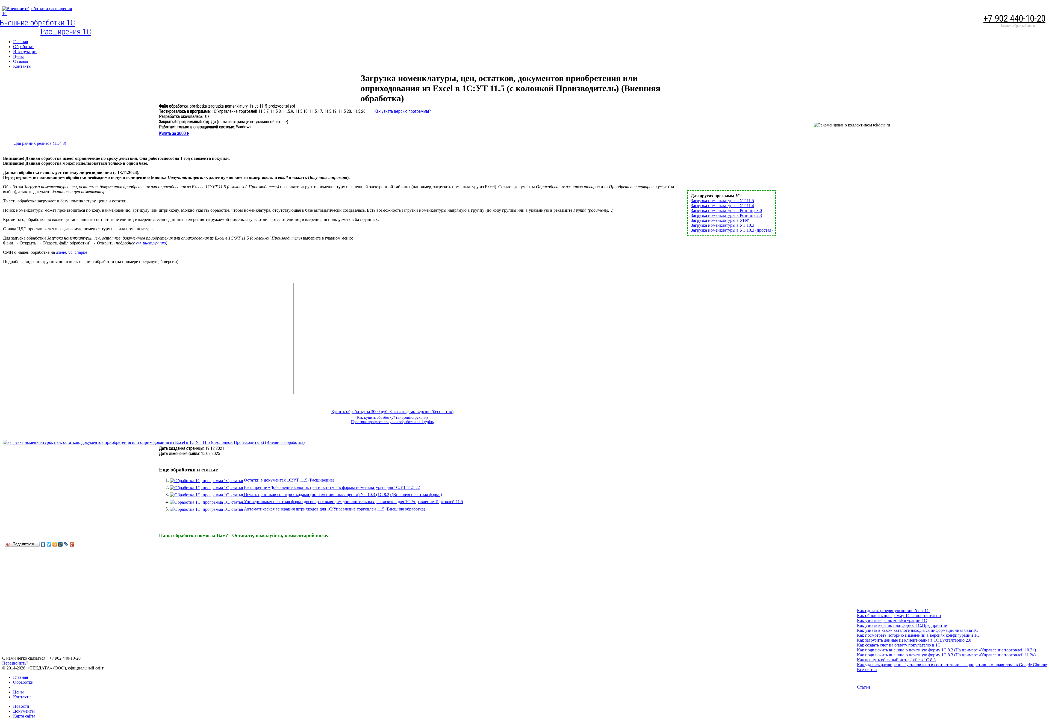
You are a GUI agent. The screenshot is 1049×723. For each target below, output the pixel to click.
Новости (21, 706)
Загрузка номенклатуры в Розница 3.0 (726, 210)
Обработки (23, 682)
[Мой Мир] (60, 544)
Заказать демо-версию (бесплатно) (421, 411)
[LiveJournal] (66, 544)
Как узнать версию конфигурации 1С (892, 620)
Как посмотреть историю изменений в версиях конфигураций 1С (918, 635)
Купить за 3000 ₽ (174, 133)
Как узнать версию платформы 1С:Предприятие (902, 625)
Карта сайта (24, 716)
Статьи (863, 687)
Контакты (22, 697)
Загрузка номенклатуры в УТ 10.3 (722, 225)
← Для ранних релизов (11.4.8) (37, 143)
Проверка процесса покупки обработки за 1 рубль (392, 422)
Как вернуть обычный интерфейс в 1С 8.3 (896, 659)
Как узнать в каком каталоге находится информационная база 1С (917, 630)
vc (70, 252)
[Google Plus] (72, 544)
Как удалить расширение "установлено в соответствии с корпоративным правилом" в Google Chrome (952, 664)
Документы (24, 711)
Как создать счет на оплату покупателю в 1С (899, 645)
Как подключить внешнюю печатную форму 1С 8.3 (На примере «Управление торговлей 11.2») (946, 655)
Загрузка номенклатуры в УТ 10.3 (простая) (732, 230)
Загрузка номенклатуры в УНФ (720, 220)
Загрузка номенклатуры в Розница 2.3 (726, 215)
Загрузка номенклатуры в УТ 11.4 (722, 205)
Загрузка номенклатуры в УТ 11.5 (722, 200)
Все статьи (867, 669)
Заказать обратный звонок (1018, 26)
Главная (20, 677)
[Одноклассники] (55, 544)
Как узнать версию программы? (402, 111)
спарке (81, 252)
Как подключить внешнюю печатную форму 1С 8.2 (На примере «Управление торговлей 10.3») (946, 650)
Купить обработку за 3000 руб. (360, 411)
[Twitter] (49, 544)
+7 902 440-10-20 (1014, 18)
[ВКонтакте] (43, 544)
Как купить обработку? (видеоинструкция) (392, 417)
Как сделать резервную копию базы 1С (893, 610)
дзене (61, 252)
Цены (18, 692)
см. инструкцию (151, 243)
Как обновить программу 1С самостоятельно (899, 615)
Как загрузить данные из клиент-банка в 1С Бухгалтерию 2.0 (914, 640)
